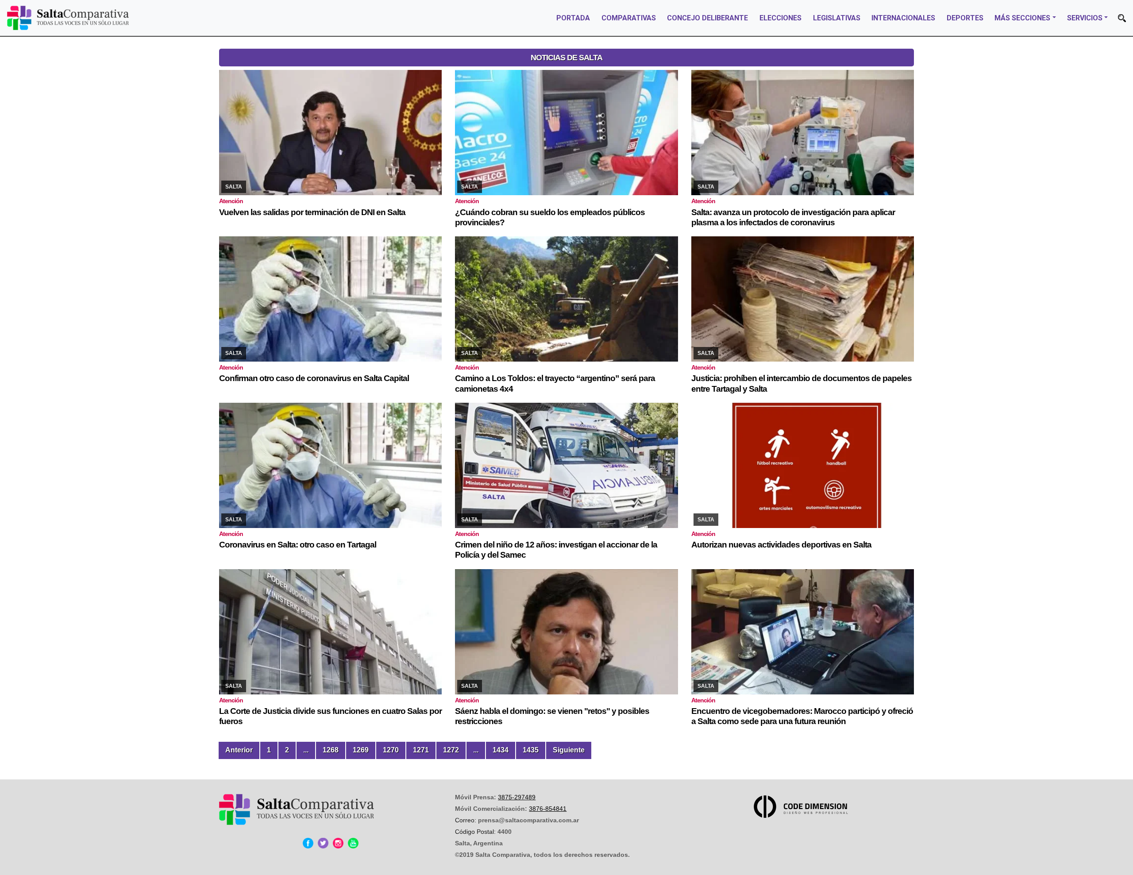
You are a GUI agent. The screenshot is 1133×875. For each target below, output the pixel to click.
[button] (1122, 18)
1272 (451, 750)
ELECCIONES (780, 18)
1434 (501, 750)
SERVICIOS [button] (1084, 18)
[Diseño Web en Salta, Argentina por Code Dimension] (802, 806)
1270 (391, 750)
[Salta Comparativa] (68, 18)
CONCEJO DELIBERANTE (707, 18)
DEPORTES (965, 18)
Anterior (239, 750)
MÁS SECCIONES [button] (1022, 18)
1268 (331, 750)
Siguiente (569, 750)
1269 (361, 750)
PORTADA (573, 18)
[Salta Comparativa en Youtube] (353, 843)
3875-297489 (517, 797)
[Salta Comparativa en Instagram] (338, 843)
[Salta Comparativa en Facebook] (308, 843)
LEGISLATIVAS (836, 18)
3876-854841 (547, 808)
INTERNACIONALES (903, 18)
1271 (421, 750)
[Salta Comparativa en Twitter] (323, 843)
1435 (531, 750)
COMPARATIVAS (628, 18)
